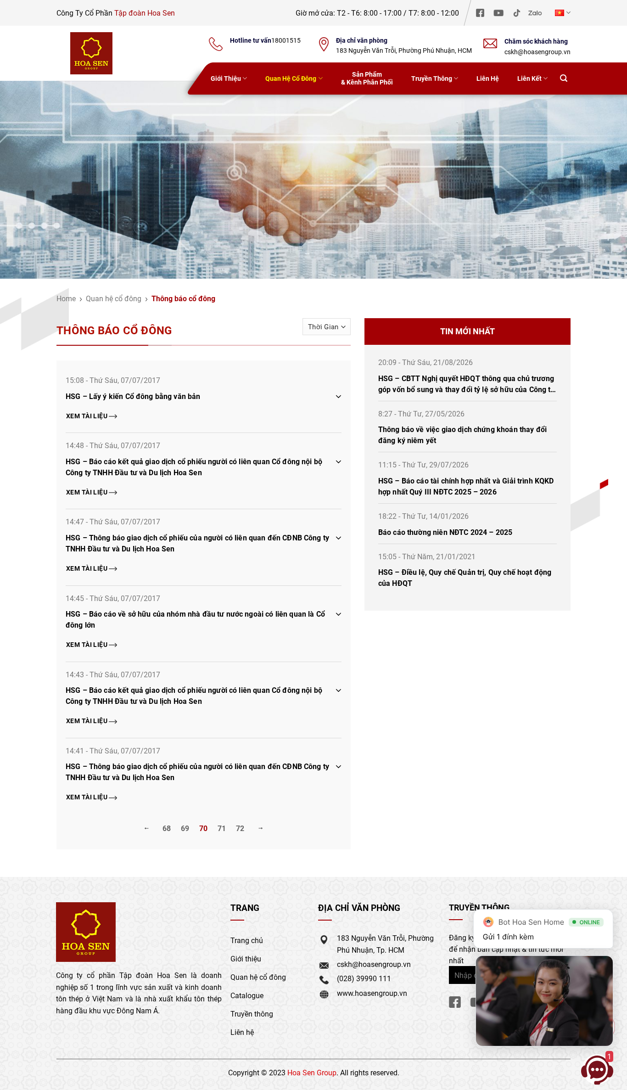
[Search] (563, 78)
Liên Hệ (487, 78)
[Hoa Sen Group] (91, 53)
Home (66, 298)
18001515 (286, 40)
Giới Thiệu (226, 78)
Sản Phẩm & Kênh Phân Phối (367, 78)
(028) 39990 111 (364, 978)
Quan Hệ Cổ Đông (290, 78)
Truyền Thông (431, 78)
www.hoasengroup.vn (372, 993)
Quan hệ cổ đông (113, 298)
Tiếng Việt (562, 12)
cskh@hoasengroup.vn (537, 51)
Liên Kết (529, 78)
